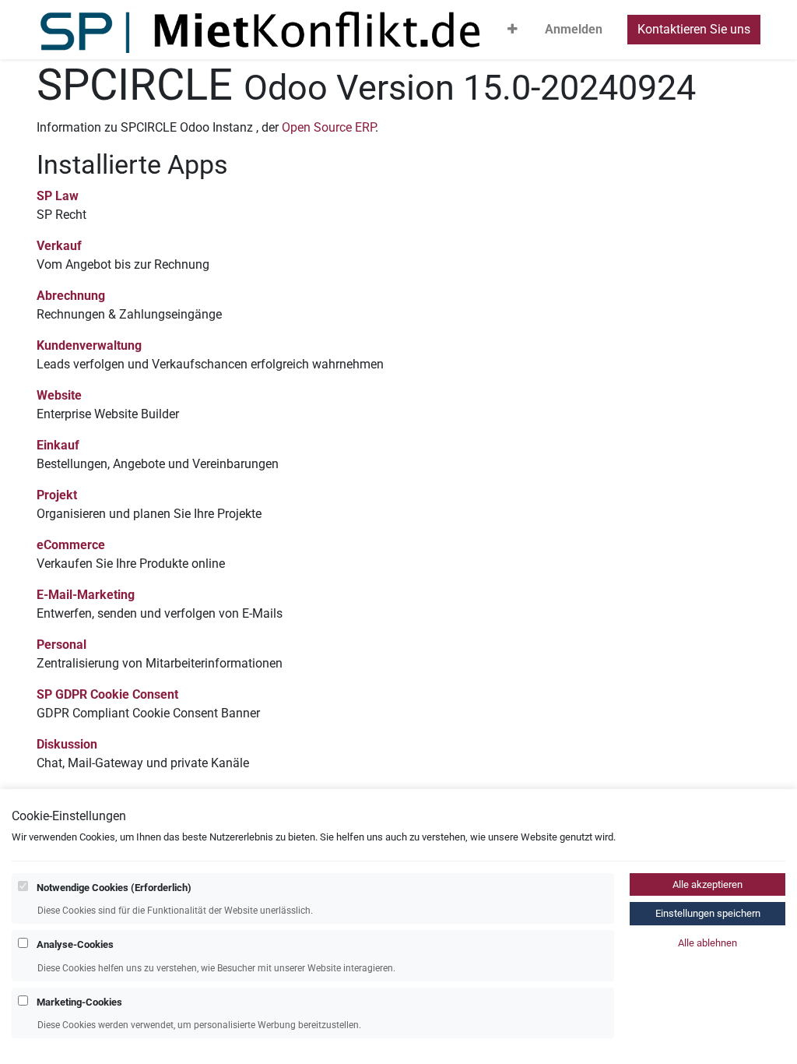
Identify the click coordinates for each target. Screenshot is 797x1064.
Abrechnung (71, 295)
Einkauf (58, 445)
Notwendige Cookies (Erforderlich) (114, 887)
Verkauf (59, 245)
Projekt (57, 495)
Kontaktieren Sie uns (693, 29)
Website (59, 395)
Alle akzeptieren (707, 884)
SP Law (58, 195)
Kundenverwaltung (89, 345)
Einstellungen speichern (707, 913)
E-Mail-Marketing (86, 594)
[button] (512, 29)
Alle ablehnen (707, 943)
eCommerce (71, 544)
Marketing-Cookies (79, 1002)
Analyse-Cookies (75, 944)
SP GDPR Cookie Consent (107, 694)
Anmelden (573, 29)
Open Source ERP (328, 127)
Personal (61, 644)
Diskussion (67, 744)
